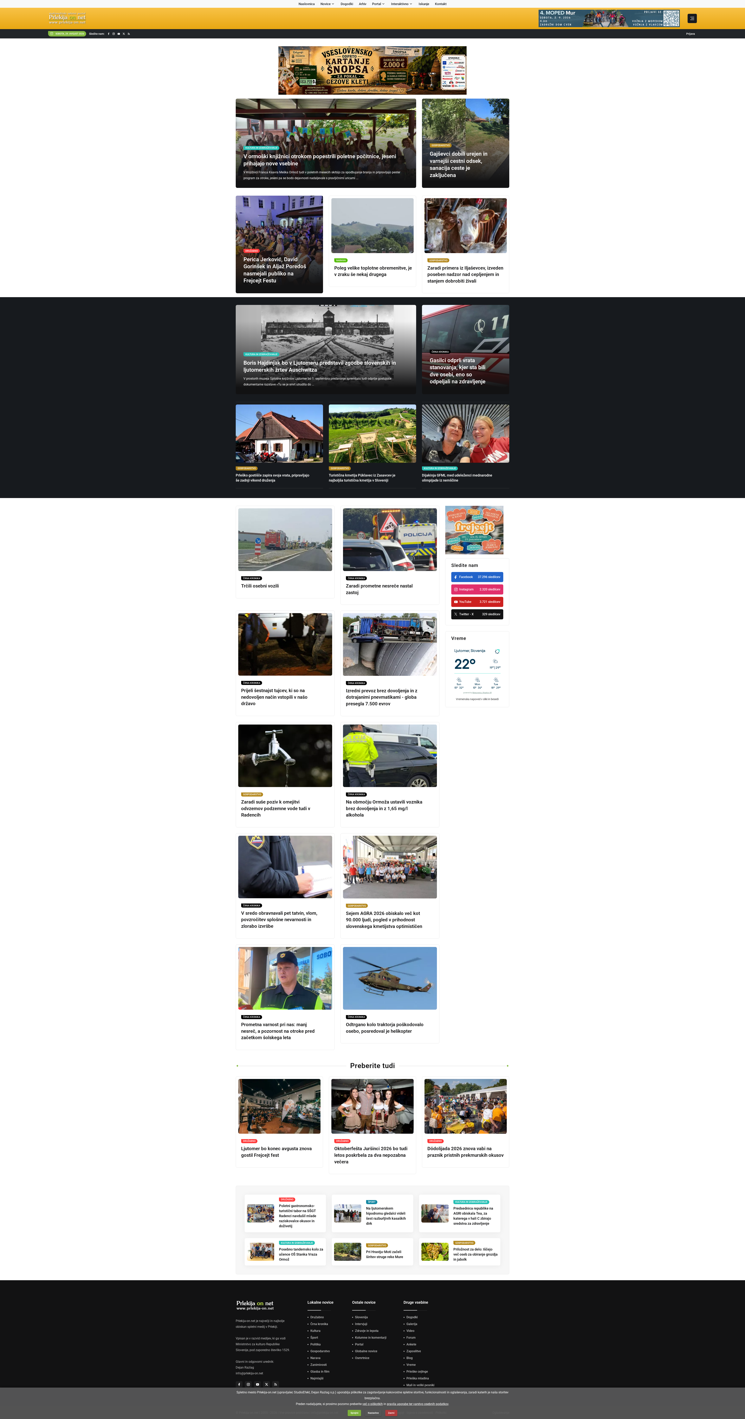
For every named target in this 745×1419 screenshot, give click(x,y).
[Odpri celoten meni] (692, 18)
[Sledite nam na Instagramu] (113, 34)
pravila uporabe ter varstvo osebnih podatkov (417, 1404)
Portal (376, 4)
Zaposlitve (413, 1351)
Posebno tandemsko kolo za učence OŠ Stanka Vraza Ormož (301, 1254)
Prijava (690, 33)
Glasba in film (319, 1371)
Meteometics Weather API (482, 693)
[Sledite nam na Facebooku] (108, 34)
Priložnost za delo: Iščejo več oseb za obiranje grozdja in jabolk (475, 1254)
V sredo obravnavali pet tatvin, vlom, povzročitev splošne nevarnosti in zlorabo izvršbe (279, 919)
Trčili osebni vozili (260, 586)
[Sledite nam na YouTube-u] (118, 34)
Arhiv (362, 4)
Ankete (411, 1344)
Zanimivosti (318, 1365)
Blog (409, 1358)
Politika (315, 1344)
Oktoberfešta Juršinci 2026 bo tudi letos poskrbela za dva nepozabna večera (370, 1155)
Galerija (411, 1324)
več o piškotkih (372, 1404)
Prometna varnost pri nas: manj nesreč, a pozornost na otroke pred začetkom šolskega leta (278, 1031)
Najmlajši (316, 1378)
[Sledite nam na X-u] (123, 34)
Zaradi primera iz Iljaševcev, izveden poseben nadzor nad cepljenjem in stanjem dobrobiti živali (465, 274)
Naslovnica (307, 4)
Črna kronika (319, 1324)
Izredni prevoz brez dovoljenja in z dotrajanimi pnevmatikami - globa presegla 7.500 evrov (381, 697)
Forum (411, 1337)
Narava (315, 1358)
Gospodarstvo (320, 1351)
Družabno (317, 1317)
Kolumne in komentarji (370, 1337)
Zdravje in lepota (367, 1331)
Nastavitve (373, 1413)
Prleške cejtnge (417, 1371)
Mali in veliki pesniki (420, 1385)
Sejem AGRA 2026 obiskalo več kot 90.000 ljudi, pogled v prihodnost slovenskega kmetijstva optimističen (384, 920)
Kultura (315, 1331)
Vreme (411, 1365)
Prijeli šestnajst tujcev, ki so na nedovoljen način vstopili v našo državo (274, 697)
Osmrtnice (362, 1358)
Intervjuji (361, 1324)
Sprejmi (354, 1413)
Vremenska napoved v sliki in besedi (477, 699)
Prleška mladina (417, 1378)
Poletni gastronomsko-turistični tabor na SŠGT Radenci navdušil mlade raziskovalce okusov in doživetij (297, 1216)
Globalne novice (366, 1351)
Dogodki (347, 4)
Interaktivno (400, 4)
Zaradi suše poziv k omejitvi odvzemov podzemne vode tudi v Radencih (275, 808)
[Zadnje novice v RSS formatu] (128, 34)
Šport (314, 1337)
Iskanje (424, 4)
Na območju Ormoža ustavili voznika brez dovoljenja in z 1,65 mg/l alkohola (384, 808)
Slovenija (361, 1317)
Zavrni (391, 1413)
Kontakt (441, 4)
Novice (326, 4)
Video (410, 1331)
